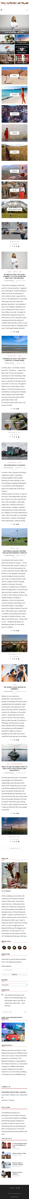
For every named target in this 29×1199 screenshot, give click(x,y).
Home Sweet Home (12, 355)
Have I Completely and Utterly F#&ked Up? (14, 421)
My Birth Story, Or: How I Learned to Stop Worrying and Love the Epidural (14, 276)
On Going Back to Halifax (14, 465)
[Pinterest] (16, 1188)
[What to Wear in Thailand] (6, 1175)
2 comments (15, 244)
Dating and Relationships (17, 764)
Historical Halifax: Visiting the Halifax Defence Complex (14, 552)
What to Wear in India (19, 1153)
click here (23, 936)
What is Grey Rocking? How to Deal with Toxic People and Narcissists (14, 768)
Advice (14, 684)
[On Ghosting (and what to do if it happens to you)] (6, 1146)
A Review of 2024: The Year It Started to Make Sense (14, 359)
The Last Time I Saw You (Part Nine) (14, 643)
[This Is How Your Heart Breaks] (7, 59)
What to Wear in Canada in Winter (17, 1163)
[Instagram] (14, 1188)
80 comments (15, 434)
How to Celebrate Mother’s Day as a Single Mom (15, 231)
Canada (12, 548)
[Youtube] (18, 1188)
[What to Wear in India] (6, 1156)
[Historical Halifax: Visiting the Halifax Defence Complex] (14, 537)
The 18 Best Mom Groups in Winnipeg (15, 688)
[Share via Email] (19, 246)
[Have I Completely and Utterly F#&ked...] (7, 39)
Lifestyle (15, 271)
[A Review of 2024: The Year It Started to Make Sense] (14, 344)
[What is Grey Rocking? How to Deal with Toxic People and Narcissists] (14, 752)
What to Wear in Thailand (17, 1173)
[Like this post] (10, 246)
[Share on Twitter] (14, 246)
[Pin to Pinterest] (16, 246)
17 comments (15, 656)
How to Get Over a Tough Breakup (14, 826)
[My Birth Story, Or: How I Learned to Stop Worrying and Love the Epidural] (14, 260)
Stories (20, 271)
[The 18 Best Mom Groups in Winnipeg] (14, 673)
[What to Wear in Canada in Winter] (6, 1165)
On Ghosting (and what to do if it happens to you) (22, 60)
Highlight (9, 271)
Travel (17, 548)
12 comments (15, 839)
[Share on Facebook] (12, 246)
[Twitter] (12, 1188)
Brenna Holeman (9, 280)
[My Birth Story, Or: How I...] (14, 24)
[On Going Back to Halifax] (14, 451)
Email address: (7, 966)
